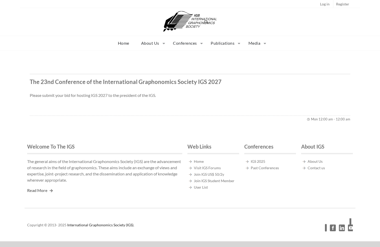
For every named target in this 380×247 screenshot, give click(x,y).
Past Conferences (265, 168)
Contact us (316, 168)
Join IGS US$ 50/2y (209, 174)
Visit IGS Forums (207, 168)
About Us (315, 161)
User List (201, 187)
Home (199, 161)
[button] (206, 21)
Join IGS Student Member (214, 181)
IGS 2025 (258, 161)
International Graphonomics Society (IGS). (100, 225)
